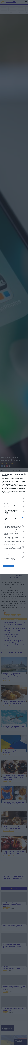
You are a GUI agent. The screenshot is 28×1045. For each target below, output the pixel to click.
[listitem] (14, 498)
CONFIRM (8, 566)
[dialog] (14, 522)
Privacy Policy (22, 570)
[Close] (25, 474)
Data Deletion (6, 570)
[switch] (23, 501)
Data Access (14, 570)
